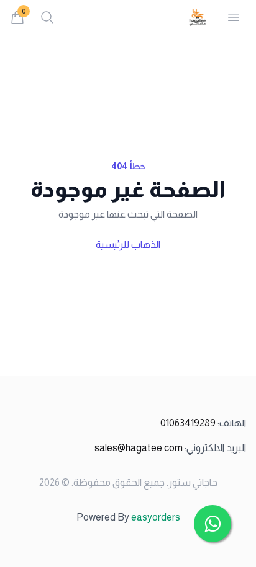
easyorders (155, 517)
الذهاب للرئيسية (128, 244)
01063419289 (203, 423)
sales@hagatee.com (170, 447)
